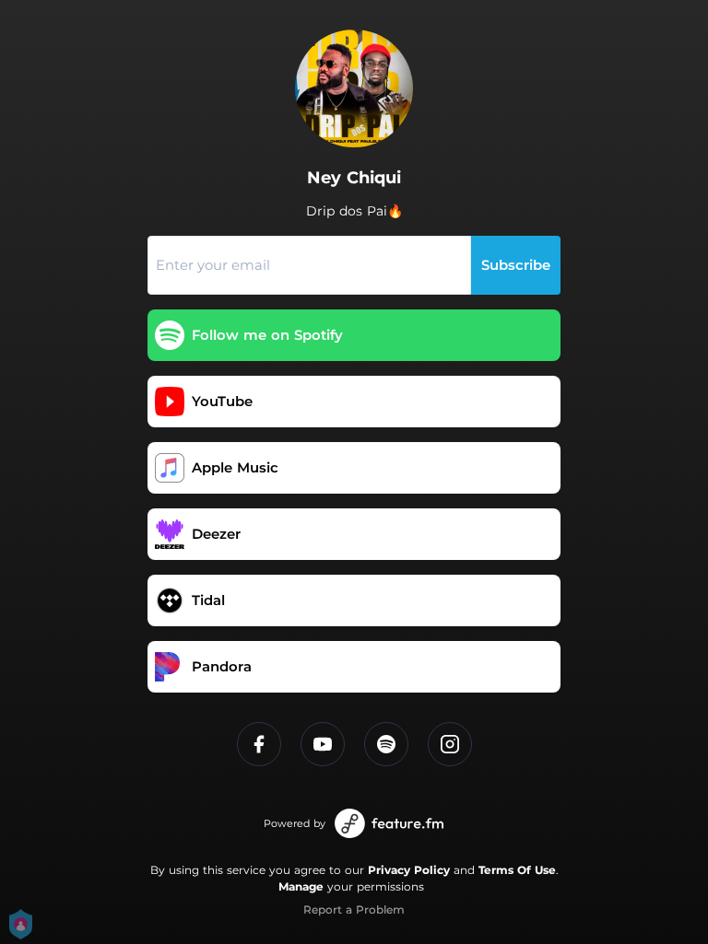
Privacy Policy (409, 870)
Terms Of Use (517, 870)
